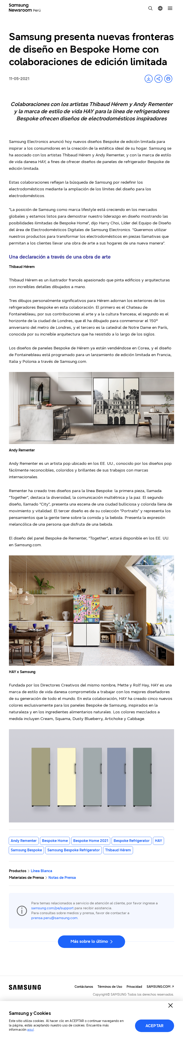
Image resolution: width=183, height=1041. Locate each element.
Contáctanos (84, 987)
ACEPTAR (155, 1025)
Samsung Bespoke (26, 850)
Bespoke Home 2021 (90, 841)
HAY (158, 841)
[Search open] (150, 8)
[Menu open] (170, 8)
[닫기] (170, 1005)
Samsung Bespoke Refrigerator (73, 850)
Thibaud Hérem (118, 850)
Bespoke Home (55, 841)
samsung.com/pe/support (52, 908)
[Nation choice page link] (160, 8)
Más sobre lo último (89, 941)
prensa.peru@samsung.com (54, 918)
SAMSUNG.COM (159, 987)
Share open (158, 79)
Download (149, 79)
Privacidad (134, 987)
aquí (30, 1030)
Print (168, 79)
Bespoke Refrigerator (132, 841)
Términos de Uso (110, 987)
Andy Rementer (24, 841)
